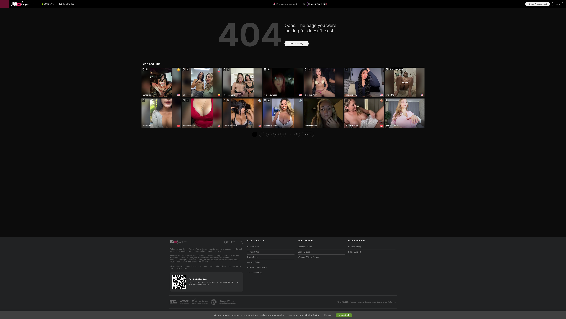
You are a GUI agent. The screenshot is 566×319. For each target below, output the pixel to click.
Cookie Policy (312, 315)
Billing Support (354, 252)
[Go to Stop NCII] (228, 302)
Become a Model (305, 247)
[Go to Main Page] (24, 4)
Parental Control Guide (256, 267)
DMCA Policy (253, 257)
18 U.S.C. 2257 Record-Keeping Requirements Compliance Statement (366, 302)
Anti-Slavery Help (254, 273)
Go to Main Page (296, 43)
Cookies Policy (253, 262)
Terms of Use (253, 252)
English (231, 242)
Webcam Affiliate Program (309, 257)
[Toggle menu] (4, 4)
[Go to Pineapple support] (214, 302)
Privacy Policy (253, 247)
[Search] (304, 4)
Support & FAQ (354, 247)
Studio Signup (304, 252)
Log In (557, 4)
